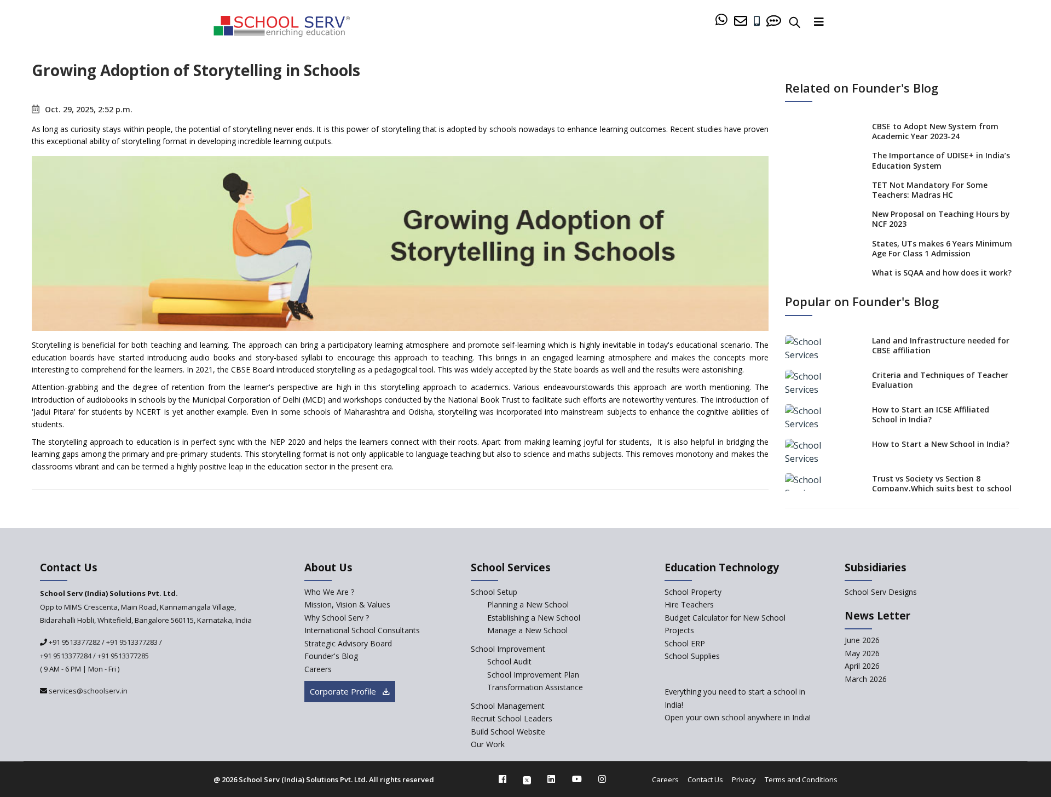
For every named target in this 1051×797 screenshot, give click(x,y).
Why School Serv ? (336, 617)
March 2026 (866, 679)
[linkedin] (551, 779)
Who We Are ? (329, 592)
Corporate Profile (344, 691)
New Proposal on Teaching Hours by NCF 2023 (941, 219)
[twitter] (527, 779)
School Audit (509, 661)
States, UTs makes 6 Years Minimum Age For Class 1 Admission (942, 248)
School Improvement (508, 649)
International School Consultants (362, 630)
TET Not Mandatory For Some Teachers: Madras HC (930, 190)
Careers (318, 669)
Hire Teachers (689, 604)
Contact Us (705, 779)
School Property (693, 592)
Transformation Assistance (535, 687)
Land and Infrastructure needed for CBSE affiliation (940, 345)
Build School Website (508, 731)
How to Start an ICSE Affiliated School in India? (930, 414)
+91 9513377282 (73, 642)
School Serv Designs (881, 592)
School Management (508, 706)
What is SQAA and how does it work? (942, 272)
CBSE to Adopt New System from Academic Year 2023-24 (935, 131)
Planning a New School (528, 604)
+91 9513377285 (123, 656)
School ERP (685, 643)
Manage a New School (527, 630)
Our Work (488, 744)
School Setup (494, 592)
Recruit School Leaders (511, 718)
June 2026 (862, 640)
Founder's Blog (331, 656)
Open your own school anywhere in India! (738, 717)
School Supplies (692, 656)
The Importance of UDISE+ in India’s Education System (941, 160)
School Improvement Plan (533, 674)
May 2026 (862, 653)
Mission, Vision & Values (347, 604)
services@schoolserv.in (87, 691)
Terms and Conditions (801, 779)
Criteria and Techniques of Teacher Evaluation (940, 380)
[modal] (1017, 685)
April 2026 (862, 666)
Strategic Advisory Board (348, 643)
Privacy (744, 779)
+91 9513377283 (132, 642)
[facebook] (502, 779)
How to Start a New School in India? (940, 444)
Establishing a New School (533, 617)
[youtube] (577, 779)
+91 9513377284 (65, 656)
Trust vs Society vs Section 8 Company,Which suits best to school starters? (942, 488)
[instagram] (602, 779)
